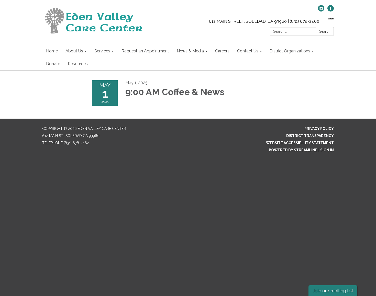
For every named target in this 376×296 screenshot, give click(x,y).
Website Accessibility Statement (300, 143)
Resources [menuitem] (78, 63)
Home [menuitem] (52, 51)
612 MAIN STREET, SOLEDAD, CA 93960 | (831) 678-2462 (264, 21)
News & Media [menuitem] (190, 51)
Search (324, 31)
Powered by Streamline (293, 150)
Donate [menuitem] (53, 63)
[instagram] (321, 10)
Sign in (327, 150)
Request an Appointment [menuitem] (145, 51)
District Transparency (310, 136)
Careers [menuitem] (222, 51)
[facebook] (330, 10)
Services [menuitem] (102, 51)
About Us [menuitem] (74, 51)
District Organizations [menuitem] (290, 51)
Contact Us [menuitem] (247, 51)
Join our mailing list (333, 290)
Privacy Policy (319, 129)
